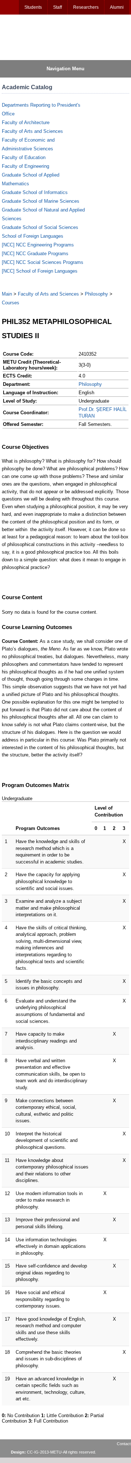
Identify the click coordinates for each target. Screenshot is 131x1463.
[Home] (36, 36)
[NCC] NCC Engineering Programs (38, 245)
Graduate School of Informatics (35, 192)
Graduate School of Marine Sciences (40, 201)
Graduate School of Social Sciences (40, 227)
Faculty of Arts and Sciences (32, 131)
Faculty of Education (23, 157)
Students (33, 7)
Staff (57, 7)
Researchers (86, 7)
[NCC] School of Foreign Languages (40, 271)
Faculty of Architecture (25, 122)
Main (7, 294)
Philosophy (96, 294)
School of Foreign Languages (32, 236)
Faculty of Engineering (25, 166)
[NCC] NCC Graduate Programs (35, 253)
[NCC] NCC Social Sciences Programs (42, 262)
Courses (10, 302)
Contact (124, 1444)
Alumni (117, 7)
